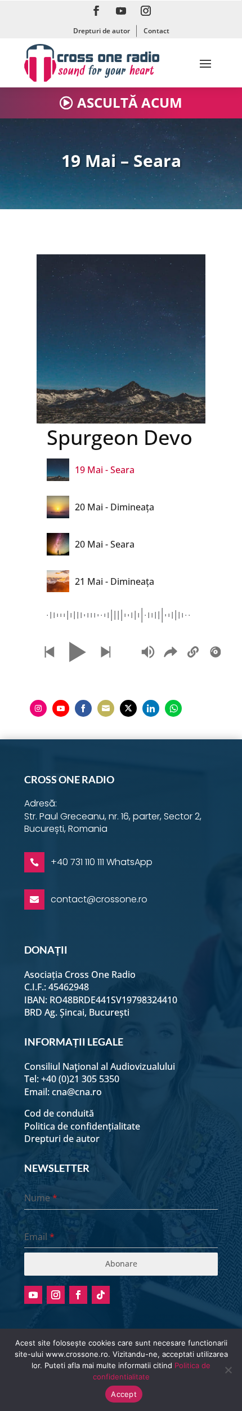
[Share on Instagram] (38, 708)
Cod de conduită (59, 1113)
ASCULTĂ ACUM (129, 102)
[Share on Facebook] (83, 708)
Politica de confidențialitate (82, 1126)
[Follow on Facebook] (96, 11)
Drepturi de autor (101, 31)
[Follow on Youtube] (121, 11)
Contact (156, 31)
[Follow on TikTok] (101, 1295)
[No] (228, 1369)
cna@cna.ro (77, 1092)
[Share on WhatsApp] (173, 708)
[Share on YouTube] (60, 708)
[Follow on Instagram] (146, 11)
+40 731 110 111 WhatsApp (102, 862)
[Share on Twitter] (128, 708)
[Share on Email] (105, 708)
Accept (124, 1394)
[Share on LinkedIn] (150, 708)
